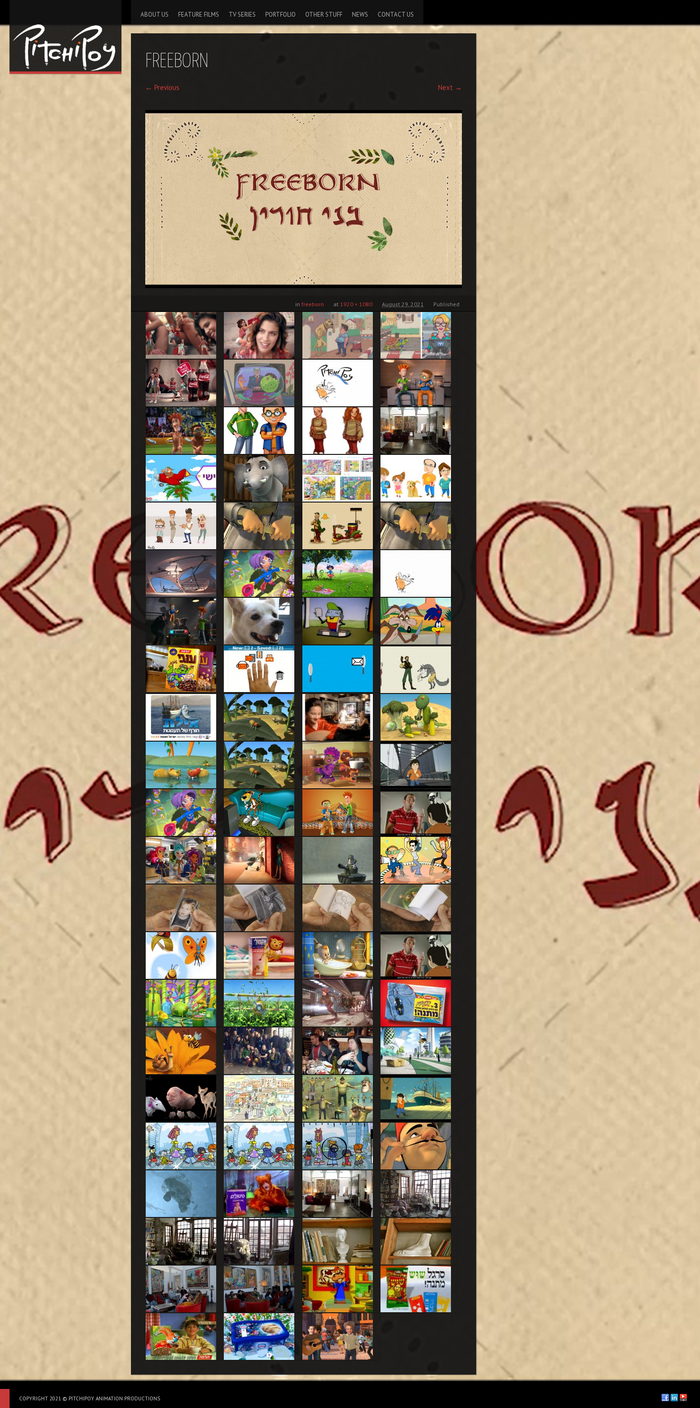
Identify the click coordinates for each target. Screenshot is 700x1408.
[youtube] (683, 1397)
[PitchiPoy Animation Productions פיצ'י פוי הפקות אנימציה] (65, 35)
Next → (450, 87)
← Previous (162, 87)
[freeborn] (303, 199)
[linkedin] (674, 1397)
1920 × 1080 (356, 304)
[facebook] (665, 1397)
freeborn (312, 304)
